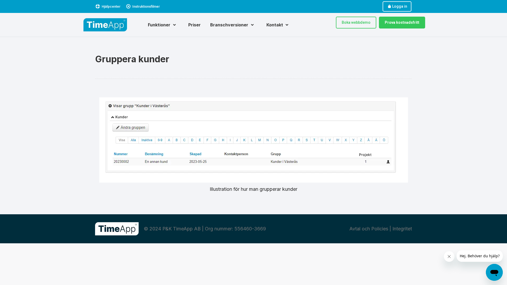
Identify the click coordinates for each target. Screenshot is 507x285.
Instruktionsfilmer (146, 6)
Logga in (399, 6)
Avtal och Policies (368, 228)
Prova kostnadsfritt (402, 22)
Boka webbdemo (356, 22)
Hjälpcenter (111, 6)
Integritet (402, 228)
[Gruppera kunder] (253, 140)
